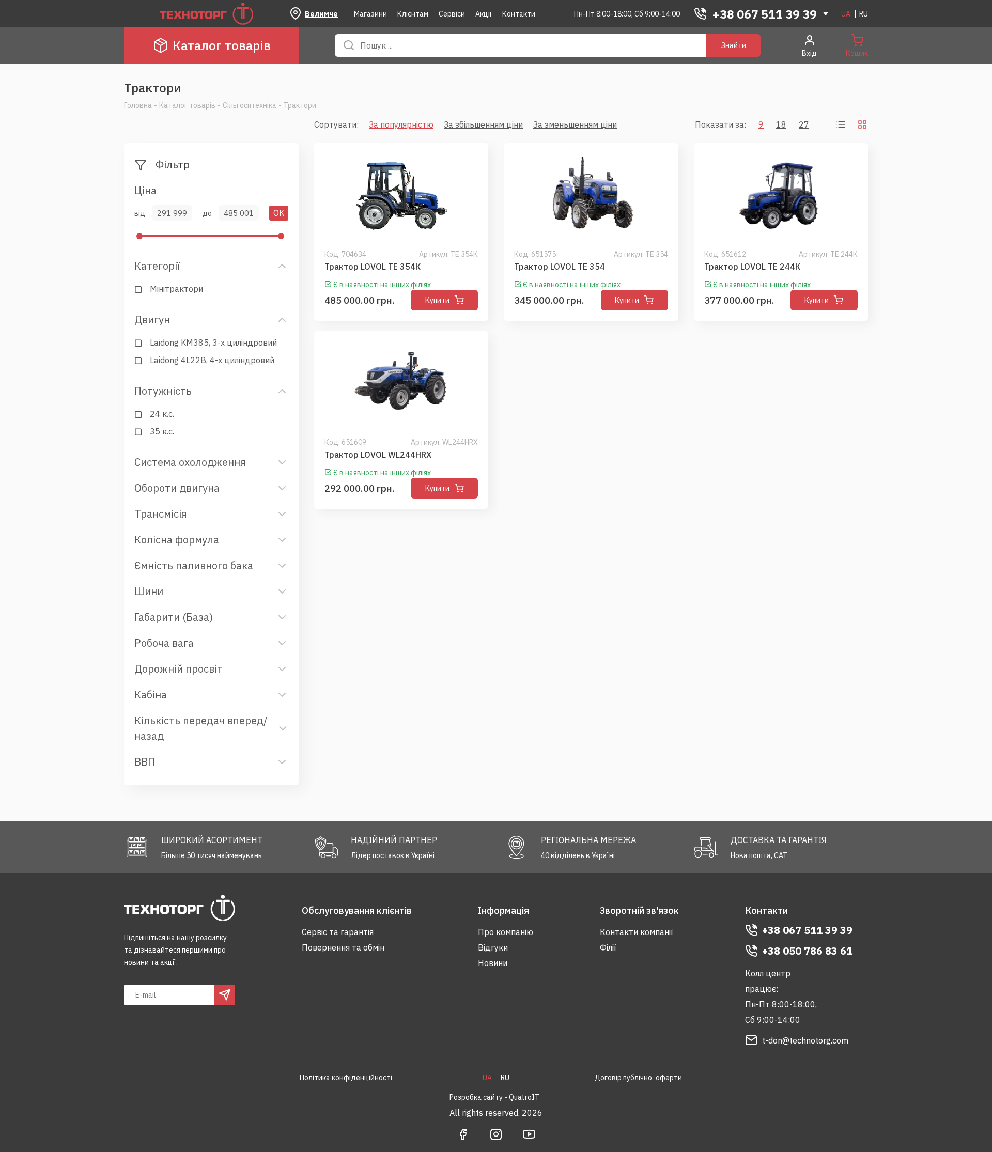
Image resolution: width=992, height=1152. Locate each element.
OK (278, 213)
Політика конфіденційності (346, 1077)
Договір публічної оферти (638, 1077)
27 (804, 124)
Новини (492, 963)
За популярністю (401, 124)
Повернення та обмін (343, 947)
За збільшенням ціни (483, 124)
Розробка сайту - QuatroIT (494, 1097)
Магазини (370, 14)
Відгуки (493, 947)
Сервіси (452, 14)
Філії (608, 947)
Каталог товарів (222, 45)
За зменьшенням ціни (575, 124)
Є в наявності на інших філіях (382, 284)
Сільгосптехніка (249, 105)
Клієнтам (412, 14)
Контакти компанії (636, 932)
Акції (483, 14)
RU (863, 14)
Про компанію (505, 932)
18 (781, 124)
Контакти (518, 14)
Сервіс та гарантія (338, 932)
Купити (437, 300)
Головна (138, 105)
